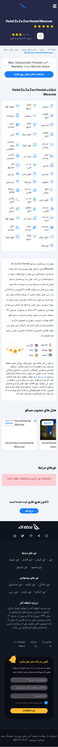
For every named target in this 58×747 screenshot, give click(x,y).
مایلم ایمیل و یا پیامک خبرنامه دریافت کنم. (29, 703)
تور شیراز (14, 560)
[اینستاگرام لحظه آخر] (45, 536)
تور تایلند (26, 592)
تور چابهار (21, 567)
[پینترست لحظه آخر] (29, 536)
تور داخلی (44, 585)
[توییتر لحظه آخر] (21, 536)
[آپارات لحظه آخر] (13, 536)
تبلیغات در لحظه (19, 644)
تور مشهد (36, 567)
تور (50, 560)
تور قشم (27, 560)
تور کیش (40, 560)
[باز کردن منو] (54, 6)
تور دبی (13, 592)
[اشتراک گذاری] (40, 36)
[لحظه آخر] (29, 527)
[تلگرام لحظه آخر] (37, 536)
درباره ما (34, 644)
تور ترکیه (30, 585)
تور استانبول (15, 585)
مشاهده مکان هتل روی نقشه (29, 74)
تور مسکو (42, 377)
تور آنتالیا (40, 592)
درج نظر (29, 511)
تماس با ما (47, 644)
